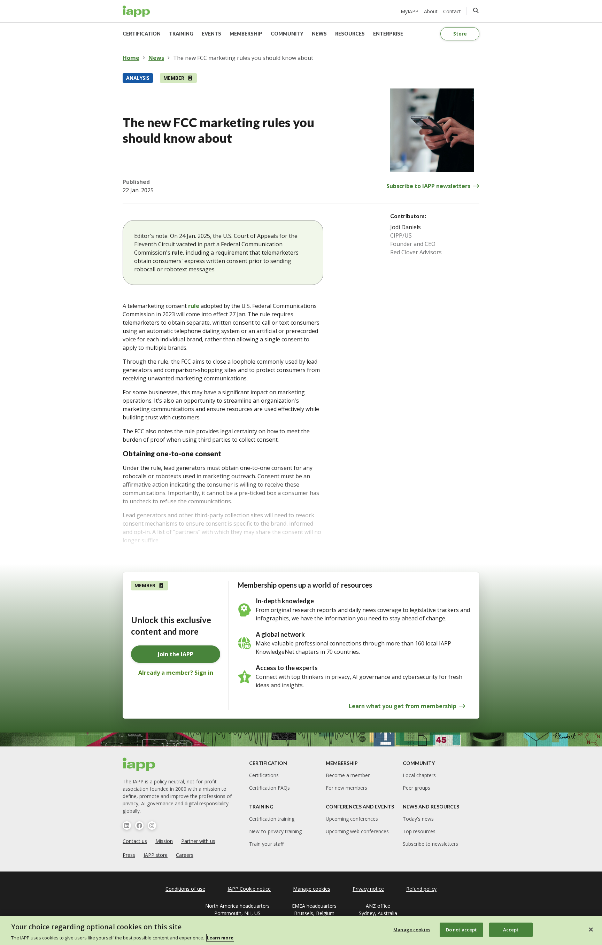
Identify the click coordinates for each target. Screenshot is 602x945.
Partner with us (198, 841)
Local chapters (419, 775)
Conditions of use (185, 888)
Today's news (418, 818)
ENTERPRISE (388, 34)
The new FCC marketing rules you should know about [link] (243, 58)
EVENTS (211, 34)
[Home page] (139, 764)
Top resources (419, 831)
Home (131, 58)
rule (177, 252)
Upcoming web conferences (357, 831)
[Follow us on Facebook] (139, 825)
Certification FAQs (269, 787)
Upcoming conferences (352, 818)
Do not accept (461, 929)
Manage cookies (411, 929)
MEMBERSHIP (246, 34)
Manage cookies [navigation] (311, 888)
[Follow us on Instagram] (151, 825)
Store (460, 33)
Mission (164, 841)
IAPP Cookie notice (249, 888)
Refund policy (421, 888)
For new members (346, 787)
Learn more (220, 938)
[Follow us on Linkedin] (126, 825)
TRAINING (181, 34)
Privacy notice (368, 888)
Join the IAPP (175, 654)
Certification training (271, 818)
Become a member (348, 775)
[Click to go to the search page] (475, 10)
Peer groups (416, 787)
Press (129, 855)
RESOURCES (350, 34)
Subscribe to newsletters (430, 844)
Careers (184, 855)
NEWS (319, 34)
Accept (511, 929)
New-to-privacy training (275, 831)
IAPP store (156, 855)
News (156, 58)
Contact (452, 11)
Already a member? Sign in (175, 672)
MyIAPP (409, 11)
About (431, 11)
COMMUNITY (287, 34)
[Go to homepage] (136, 11)
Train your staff (266, 844)
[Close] (591, 929)
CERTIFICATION (142, 34)
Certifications (264, 775)
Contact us (135, 841)
